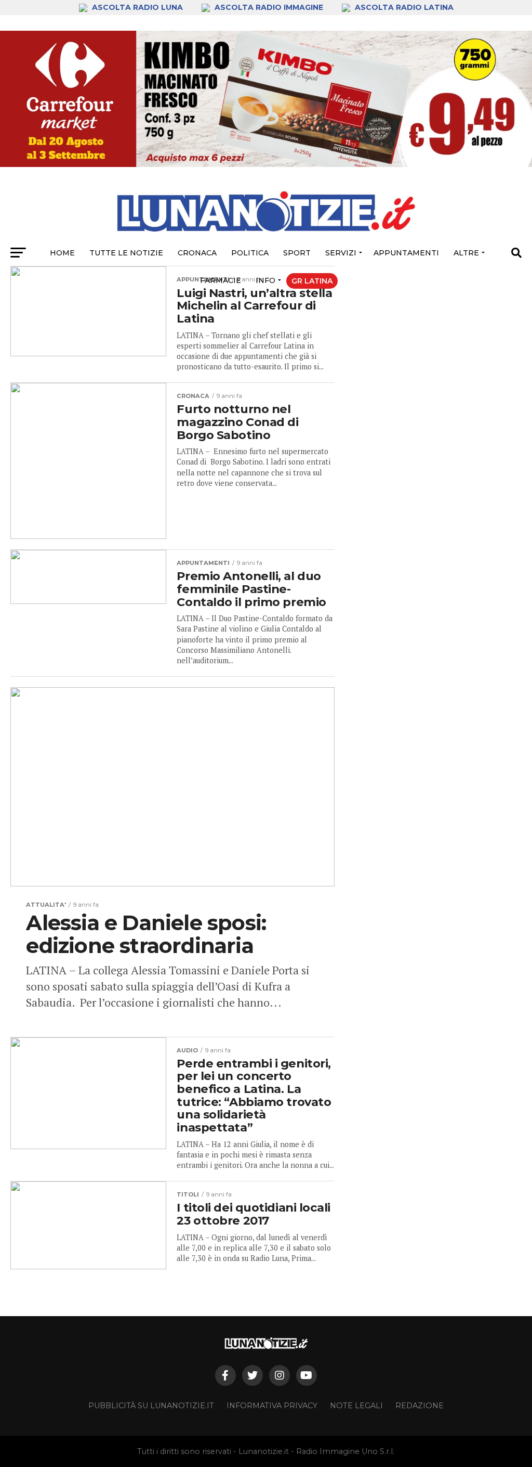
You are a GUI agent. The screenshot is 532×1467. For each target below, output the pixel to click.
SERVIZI (340, 253)
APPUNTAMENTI (406, 253)
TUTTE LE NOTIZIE (126, 253)
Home (62, 253)
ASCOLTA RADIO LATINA (403, 7)
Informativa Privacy (272, 1405)
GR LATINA (311, 281)
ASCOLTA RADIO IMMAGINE (268, 7)
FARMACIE (220, 280)
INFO (265, 280)
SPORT (297, 253)
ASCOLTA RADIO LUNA (137, 7)
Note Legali (356, 1405)
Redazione (419, 1405)
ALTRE (466, 253)
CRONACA (197, 253)
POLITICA (250, 253)
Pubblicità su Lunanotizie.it (151, 1405)
